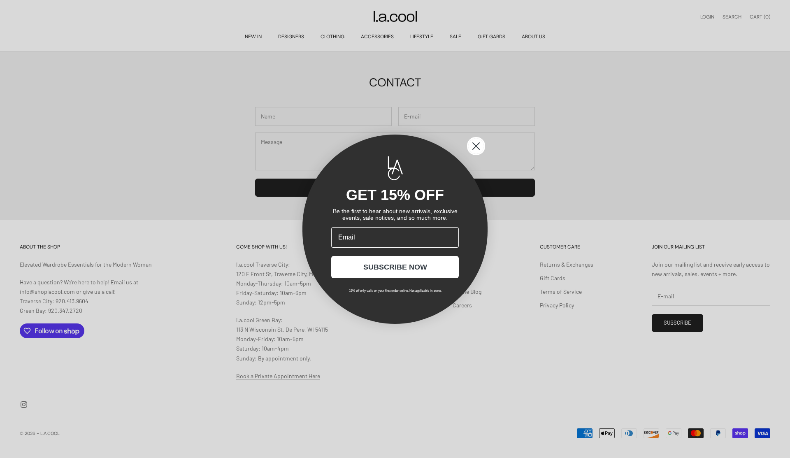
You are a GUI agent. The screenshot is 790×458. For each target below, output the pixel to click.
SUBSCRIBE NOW (395, 267)
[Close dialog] (476, 146)
